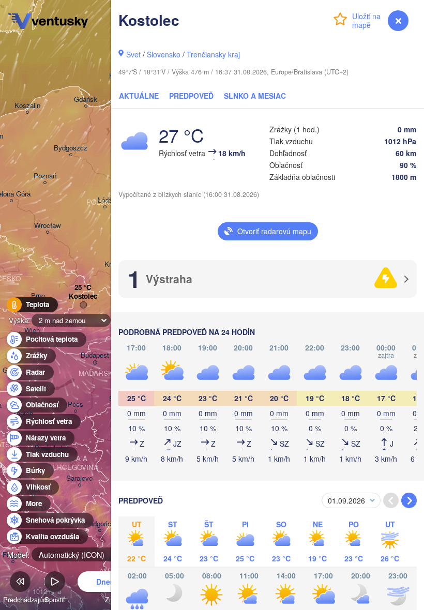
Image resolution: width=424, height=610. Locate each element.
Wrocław (47, 225)
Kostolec (83, 296)
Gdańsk (85, 99)
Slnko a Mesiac (255, 95)
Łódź (104, 200)
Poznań (45, 176)
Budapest (95, 355)
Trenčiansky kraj (213, 54)
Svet (133, 54)
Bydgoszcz (70, 148)
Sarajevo (79, 478)
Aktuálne (139, 95)
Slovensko (163, 54)
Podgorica (100, 524)
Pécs (75, 404)
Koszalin (27, 105)
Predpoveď (191, 95)
